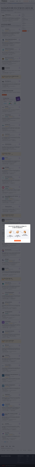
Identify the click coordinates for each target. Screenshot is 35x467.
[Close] (29, 225)
